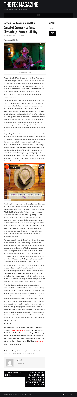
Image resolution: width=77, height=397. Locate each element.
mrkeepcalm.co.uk (18, 330)
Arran (22, 35)
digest (16, 351)
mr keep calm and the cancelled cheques (23, 353)
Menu (38, 15)
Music (8, 351)
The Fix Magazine (21, 5)
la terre (40, 351)
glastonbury (21, 351)
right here (39, 341)
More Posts (20, 363)
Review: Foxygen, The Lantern (13, 374)
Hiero (63, 394)
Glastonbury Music (31, 351)
